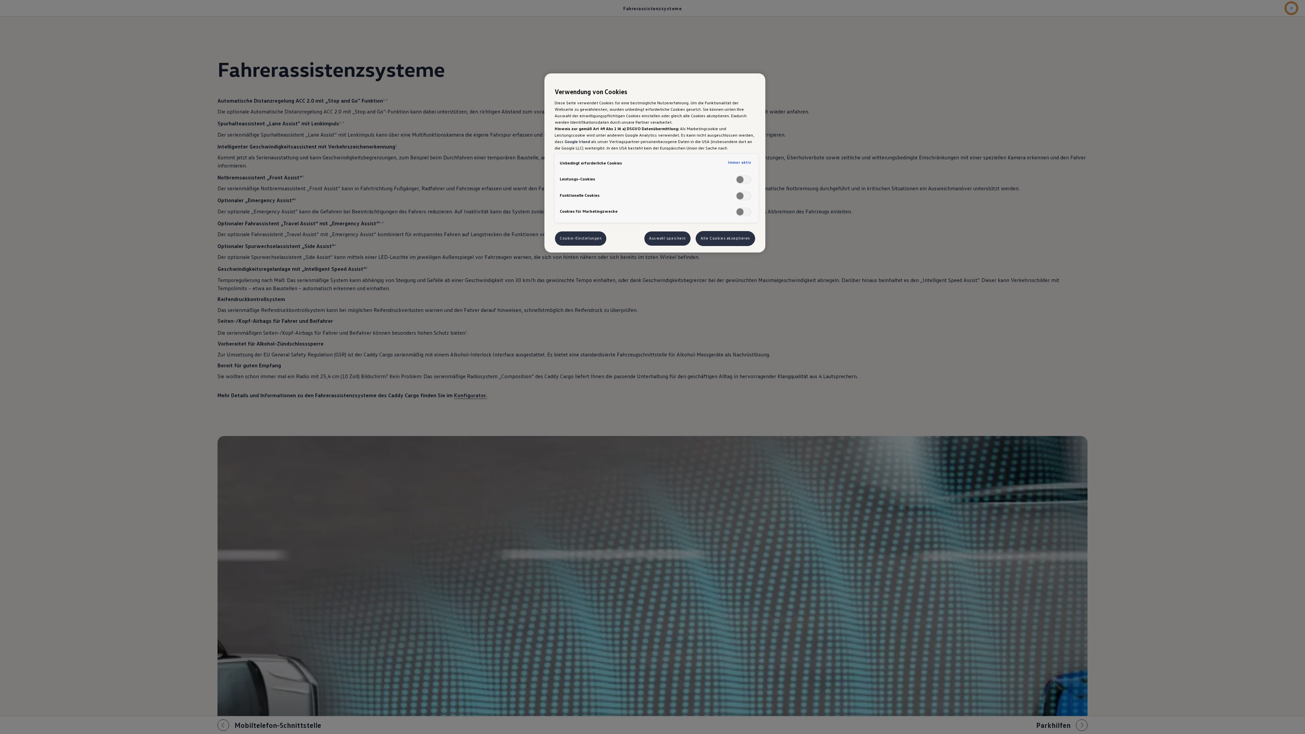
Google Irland (577, 141)
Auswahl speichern (667, 238)
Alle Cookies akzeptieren (725, 238)
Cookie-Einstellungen (581, 238)
